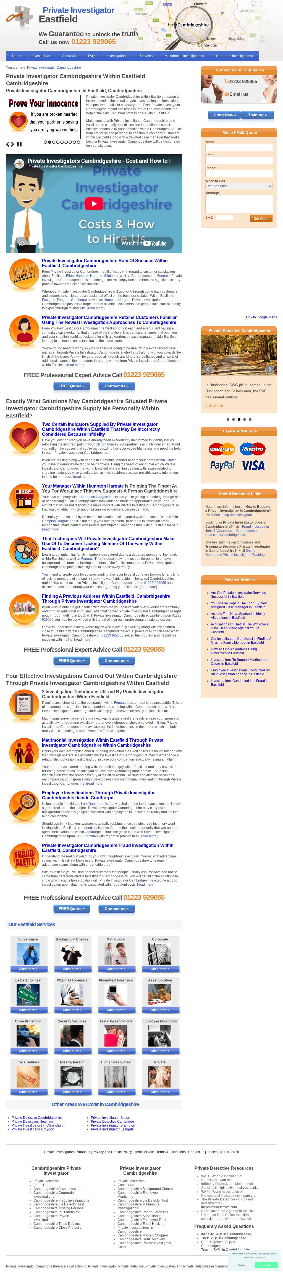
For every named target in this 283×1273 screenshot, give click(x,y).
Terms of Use (144, 1152)
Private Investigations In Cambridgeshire (135, 1229)
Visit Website (215, 406)
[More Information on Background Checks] (72, 954)
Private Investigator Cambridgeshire (54, 67)
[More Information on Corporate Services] (160, 954)
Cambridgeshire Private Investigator (56, 1171)
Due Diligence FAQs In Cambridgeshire (218, 1244)
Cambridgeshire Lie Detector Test (58, 1204)
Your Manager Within (64, 486)
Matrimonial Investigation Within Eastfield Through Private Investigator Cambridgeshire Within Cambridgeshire (102, 743)
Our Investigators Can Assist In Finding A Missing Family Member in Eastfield (241, 641)
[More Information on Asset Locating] (160, 995)
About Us (69, 56)
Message (212, 193)
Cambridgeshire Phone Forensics (142, 1212)
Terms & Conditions (171, 1152)
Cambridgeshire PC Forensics (56, 1212)
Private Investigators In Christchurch (38, 1125)
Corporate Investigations (234, 56)
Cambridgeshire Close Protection (58, 1228)
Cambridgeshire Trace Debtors (56, 1224)
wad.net (226, 1180)
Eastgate (48, 300)
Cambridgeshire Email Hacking (140, 1224)
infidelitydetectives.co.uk (238, 1188)
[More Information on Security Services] (72, 1036)
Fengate (163, 276)
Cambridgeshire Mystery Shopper (142, 1235)
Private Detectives (131, 1181)
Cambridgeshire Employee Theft (141, 1220)
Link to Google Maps (261, 317)
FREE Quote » (72, 386)
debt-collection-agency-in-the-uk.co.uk (226, 1217)
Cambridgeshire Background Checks (145, 1189)
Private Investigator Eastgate (112, 1129)
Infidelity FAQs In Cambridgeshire (226, 1234)
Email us (238, 94)
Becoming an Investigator (233, 515)
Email (209, 155)
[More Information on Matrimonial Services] (116, 954)
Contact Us (41, 56)
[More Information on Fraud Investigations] (116, 1036)
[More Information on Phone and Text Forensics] (116, 995)
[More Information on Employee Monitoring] (160, 1036)
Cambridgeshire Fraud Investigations (61, 1200)
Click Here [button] (260, 1257)
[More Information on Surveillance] (28, 954)
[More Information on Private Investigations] (160, 1077)
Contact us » (117, 386)
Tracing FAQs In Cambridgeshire (225, 1250)
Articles (212, 1152)
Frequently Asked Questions (224, 1226)
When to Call (215, 181)
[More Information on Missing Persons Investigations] (72, 1077)
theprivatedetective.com (219, 1207)
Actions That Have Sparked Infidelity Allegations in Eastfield (238, 616)
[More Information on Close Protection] (28, 1036)
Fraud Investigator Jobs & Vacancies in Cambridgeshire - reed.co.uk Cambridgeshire (237, 531)
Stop (19, 144)
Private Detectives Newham (32, 1121)
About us (83, 1152)
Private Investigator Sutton (110, 1118)
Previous (7, 144)
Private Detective (46, 1181)
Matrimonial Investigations (184, 56)
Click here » (28, 969)
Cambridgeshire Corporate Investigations (53, 1195)
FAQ (91, 56)
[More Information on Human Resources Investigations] (116, 1077)
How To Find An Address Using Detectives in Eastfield (234, 651)
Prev (208, 369)
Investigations (117, 56)
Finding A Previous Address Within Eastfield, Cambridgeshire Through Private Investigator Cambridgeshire (106, 599)
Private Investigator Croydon (33, 1129)
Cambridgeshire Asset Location (56, 1189)
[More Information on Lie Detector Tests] (28, 995)
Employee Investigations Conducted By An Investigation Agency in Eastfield (240, 672)
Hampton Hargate (88, 276)
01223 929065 (155, 583)
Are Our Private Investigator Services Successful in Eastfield (238, 595)
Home (16, 56)
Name (210, 142)
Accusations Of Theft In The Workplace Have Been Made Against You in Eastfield (240, 628)
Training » (257, 115)
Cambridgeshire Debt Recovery (141, 1239)
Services (146, 56)
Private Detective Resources (224, 1168)
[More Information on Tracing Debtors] (28, 1077)
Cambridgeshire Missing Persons (58, 1208)
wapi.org (249, 1195)
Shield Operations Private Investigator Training (235, 553)
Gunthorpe (79, 300)
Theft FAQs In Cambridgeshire (223, 1238)
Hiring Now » (225, 115)
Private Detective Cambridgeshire (37, 1118)
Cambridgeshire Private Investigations (51, 1218)
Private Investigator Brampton (113, 1125)
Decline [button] (242, 1265)
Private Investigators (59, 1152)
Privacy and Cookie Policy (112, 1152)
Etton (70, 276)
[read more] (95, 308)
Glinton (109, 276)
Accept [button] (266, 1265)
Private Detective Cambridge (112, 1121)
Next (12, 144)
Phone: (210, 168)
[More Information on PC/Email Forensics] (72, 995)
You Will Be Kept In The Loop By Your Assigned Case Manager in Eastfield (239, 605)
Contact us (196, 1152)
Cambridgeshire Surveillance (139, 1216)
